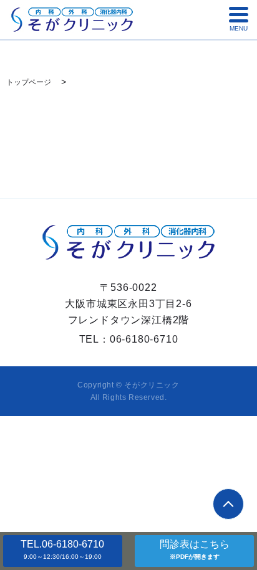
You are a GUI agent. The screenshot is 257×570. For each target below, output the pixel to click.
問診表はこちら (195, 550)
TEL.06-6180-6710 (62, 550)
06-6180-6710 (144, 339)
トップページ (28, 82)
